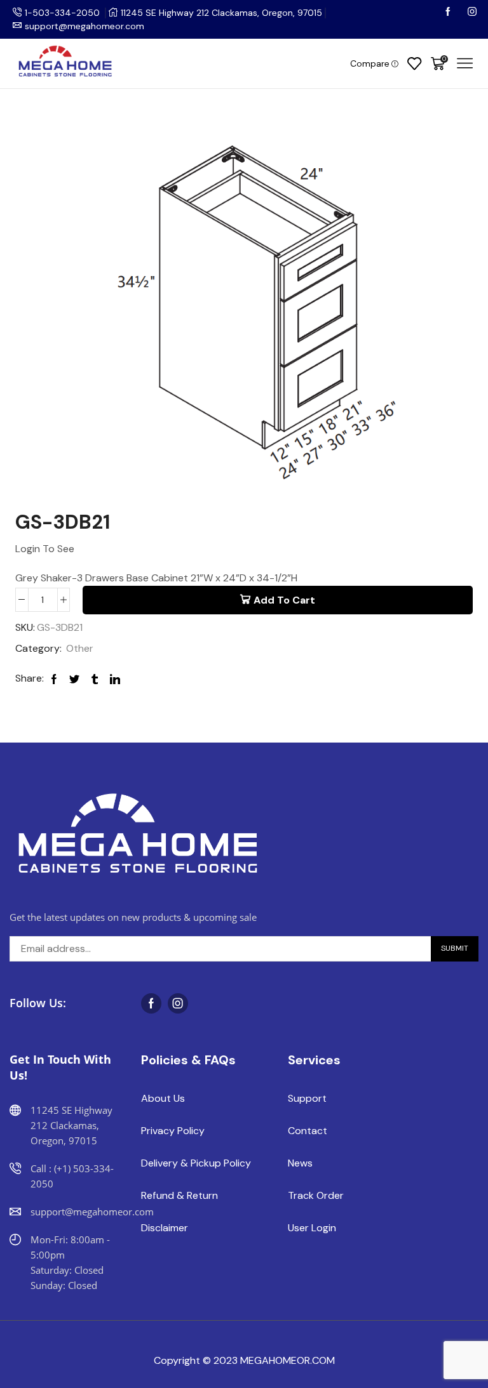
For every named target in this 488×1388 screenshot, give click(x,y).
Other (79, 648)
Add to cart (284, 600)
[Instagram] (472, 12)
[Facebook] (449, 12)
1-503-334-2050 (62, 12)
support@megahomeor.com (84, 26)
